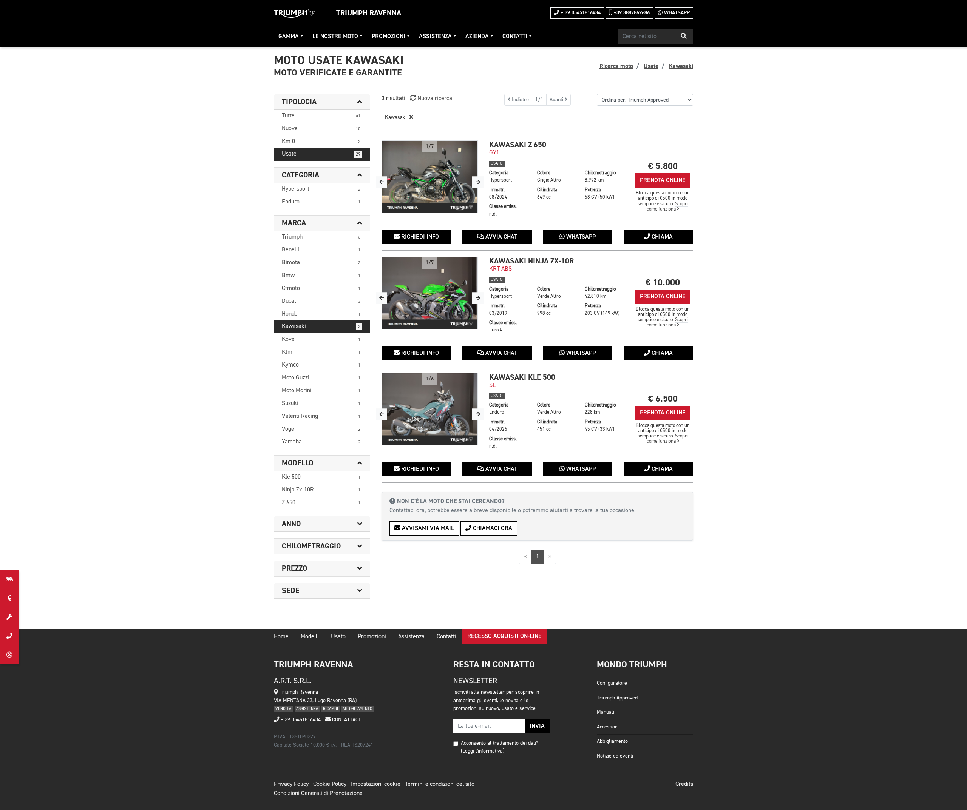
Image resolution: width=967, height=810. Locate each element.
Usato (338, 637)
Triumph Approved (617, 698)
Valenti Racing (321, 416)
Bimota (321, 263)
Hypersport (321, 189)
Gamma (288, 37)
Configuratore (612, 683)
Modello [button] (297, 463)
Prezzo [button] (294, 568)
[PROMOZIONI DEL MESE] (9, 598)
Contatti (514, 37)
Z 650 (321, 503)
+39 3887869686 (631, 12)
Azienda (477, 37)
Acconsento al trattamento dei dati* (499, 743)
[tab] (322, 102)
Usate (321, 154)
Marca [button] (294, 223)
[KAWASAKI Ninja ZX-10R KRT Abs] (430, 293)
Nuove (321, 129)
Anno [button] (291, 523)
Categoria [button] (300, 175)
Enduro (321, 202)
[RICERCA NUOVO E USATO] (9, 579)
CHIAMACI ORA (491, 528)
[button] (683, 36)
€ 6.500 (663, 399)
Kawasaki (321, 326)
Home (281, 637)
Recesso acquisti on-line (504, 636)
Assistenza (435, 37)
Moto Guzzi (321, 378)
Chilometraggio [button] (311, 546)
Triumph (321, 237)
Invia (537, 726)
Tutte (321, 116)
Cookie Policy (329, 784)
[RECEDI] (9, 654)
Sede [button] (291, 590)
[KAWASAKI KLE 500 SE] (430, 409)
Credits (684, 784)
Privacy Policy (291, 784)
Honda (321, 314)
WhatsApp (676, 12)
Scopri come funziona (667, 207)
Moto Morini (321, 391)
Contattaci (345, 719)
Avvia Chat (500, 237)
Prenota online (663, 180)
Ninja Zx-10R (321, 490)
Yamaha (321, 442)
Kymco (321, 365)
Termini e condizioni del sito (439, 784)
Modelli (310, 637)
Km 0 (321, 142)
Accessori (607, 727)
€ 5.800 (663, 166)
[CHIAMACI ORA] (9, 636)
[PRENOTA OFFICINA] (9, 617)
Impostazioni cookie (375, 784)
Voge (321, 429)
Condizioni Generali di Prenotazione (318, 793)
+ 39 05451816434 (580, 12)
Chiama (661, 237)
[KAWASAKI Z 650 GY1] (430, 176)
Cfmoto (321, 288)
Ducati (321, 301)
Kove (321, 339)
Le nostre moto (335, 37)
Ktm (321, 352)
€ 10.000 (663, 282)
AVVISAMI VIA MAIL (427, 528)
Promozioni (388, 37)
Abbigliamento (612, 741)
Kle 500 (321, 477)
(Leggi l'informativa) (482, 751)
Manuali (605, 712)
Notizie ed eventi (615, 756)
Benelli (321, 250)
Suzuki (321, 403)
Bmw (321, 276)
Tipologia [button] (299, 101)
